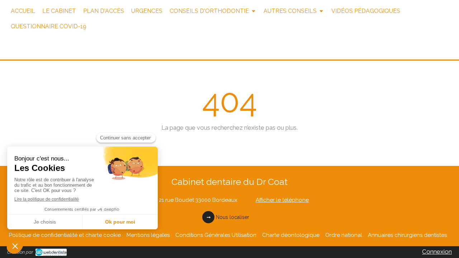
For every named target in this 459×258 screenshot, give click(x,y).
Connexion (437, 251)
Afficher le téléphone (282, 200)
